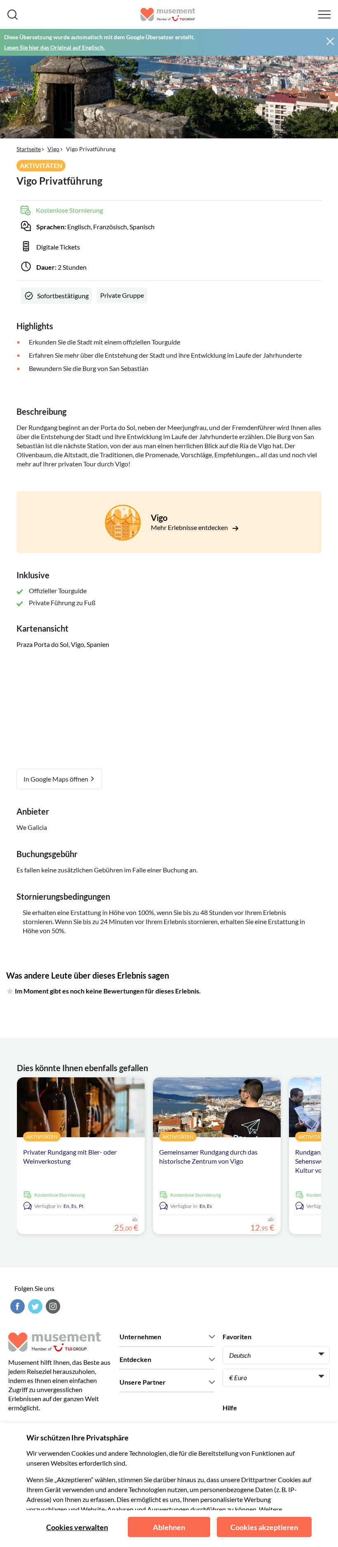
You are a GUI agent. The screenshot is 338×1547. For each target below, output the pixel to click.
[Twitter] (34, 1306)
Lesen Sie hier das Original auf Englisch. (54, 47)
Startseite (28, 148)
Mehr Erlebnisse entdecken (190, 527)
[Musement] (168, 14)
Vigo (53, 148)
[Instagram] (52, 1306)
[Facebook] (16, 1306)
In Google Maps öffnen (56, 779)
